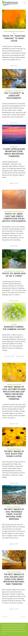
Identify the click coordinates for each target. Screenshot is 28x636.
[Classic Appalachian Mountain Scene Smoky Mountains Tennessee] (14, 134)
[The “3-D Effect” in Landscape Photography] (14, 78)
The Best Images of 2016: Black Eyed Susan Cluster (14, 453)
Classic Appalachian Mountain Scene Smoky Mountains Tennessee (14, 152)
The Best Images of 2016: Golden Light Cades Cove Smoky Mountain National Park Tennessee (14, 579)
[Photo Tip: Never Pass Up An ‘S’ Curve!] (14, 259)
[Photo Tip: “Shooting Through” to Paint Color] (14, 19)
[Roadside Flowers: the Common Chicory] (14, 312)
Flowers (14, 324)
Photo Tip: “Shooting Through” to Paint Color (14, 38)
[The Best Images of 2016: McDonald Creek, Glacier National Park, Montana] (14, 494)
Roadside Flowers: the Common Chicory (14, 328)
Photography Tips (18, 91)
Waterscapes (20, 211)
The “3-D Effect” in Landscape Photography (14, 95)
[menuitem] (24, 3)
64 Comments (19, 356)
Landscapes (8, 91)
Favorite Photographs (14, 384)
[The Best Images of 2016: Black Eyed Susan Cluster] (14, 436)
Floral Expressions (9, 31)
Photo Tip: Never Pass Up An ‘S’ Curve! (14, 274)
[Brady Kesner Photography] (11, 3)
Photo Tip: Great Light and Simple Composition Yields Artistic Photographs (14, 217)
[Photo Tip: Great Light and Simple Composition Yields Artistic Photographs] (14, 199)
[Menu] (24, 3)
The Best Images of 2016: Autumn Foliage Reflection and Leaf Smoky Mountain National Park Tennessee (14, 393)
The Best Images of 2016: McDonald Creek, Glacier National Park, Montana (14, 514)
